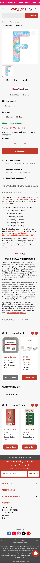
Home (4, 22)
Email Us (6, 515)
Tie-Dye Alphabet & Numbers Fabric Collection (19, 199)
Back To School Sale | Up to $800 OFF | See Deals (20, 3)
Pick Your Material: (9, 101)
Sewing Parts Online (15, 231)
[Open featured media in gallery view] (33, 33)
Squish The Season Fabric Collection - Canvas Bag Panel (9, 439)
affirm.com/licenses (5, 555)
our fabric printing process (16, 313)
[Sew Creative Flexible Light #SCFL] (29, 359)
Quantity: (5, 139)
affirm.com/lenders (30, 548)
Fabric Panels (14, 22)
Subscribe (33, 474)
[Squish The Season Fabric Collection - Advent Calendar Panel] (29, 430)
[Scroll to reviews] (20, 84)
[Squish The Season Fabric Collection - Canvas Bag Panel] (10, 430)
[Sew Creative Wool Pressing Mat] (10, 359)
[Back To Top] (36, 559)
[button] (3, 9)
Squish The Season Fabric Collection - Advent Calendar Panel (29, 439)
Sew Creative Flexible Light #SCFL (28, 367)
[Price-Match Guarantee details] (25, 178)
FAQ (4, 518)
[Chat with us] (30, 9)
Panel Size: (6, 112)
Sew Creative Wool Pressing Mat (9, 365)
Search (33, 15)
